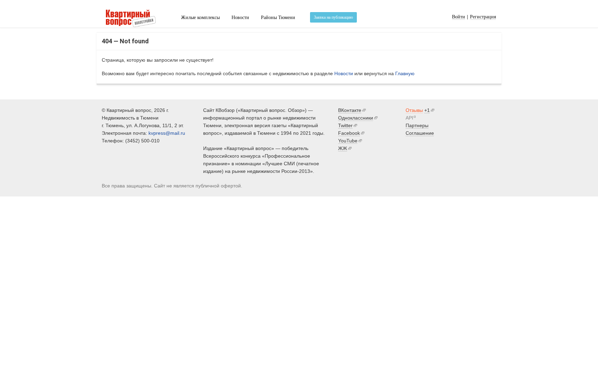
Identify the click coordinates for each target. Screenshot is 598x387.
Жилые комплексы (200, 17)
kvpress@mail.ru (166, 133)
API (409, 118)
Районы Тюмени (278, 17)
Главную (405, 73)
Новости (240, 17)
